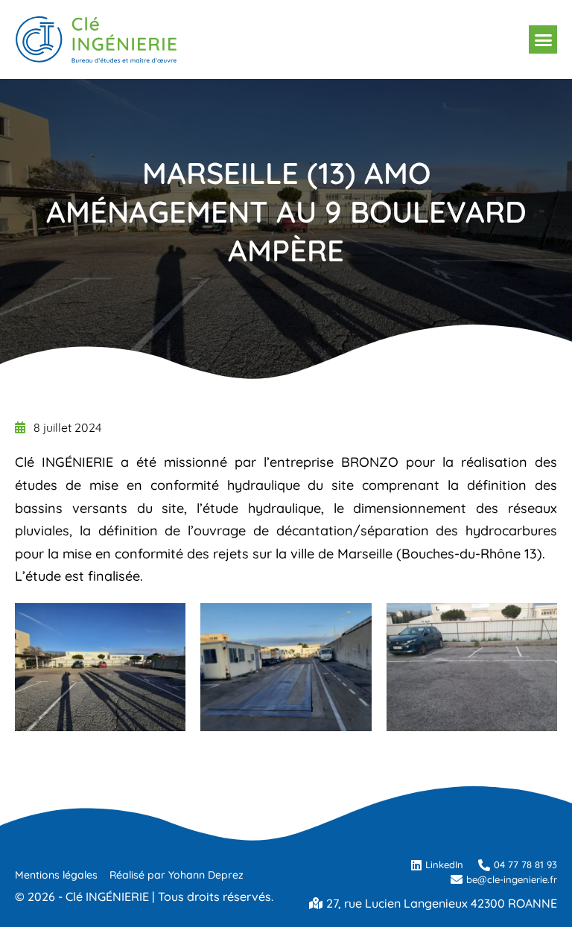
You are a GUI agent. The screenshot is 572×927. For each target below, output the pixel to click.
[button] (543, 39)
